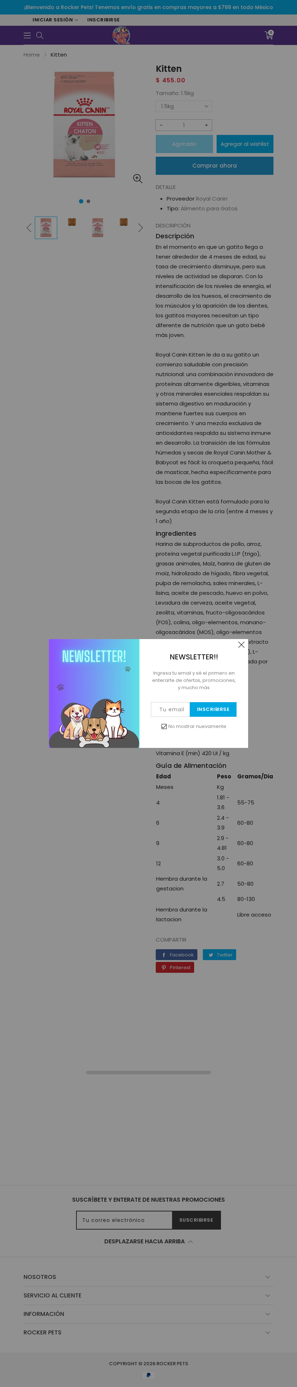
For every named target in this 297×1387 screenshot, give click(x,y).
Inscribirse (213, 709)
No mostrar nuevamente (197, 726)
